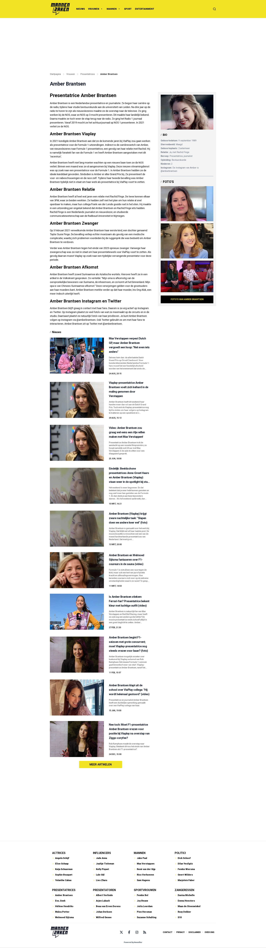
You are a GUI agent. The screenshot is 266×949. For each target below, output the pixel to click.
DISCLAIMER (195, 932)
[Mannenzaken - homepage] (60, 9)
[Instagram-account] (137, 932)
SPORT (128, 9)
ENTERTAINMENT (144, 9)
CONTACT (167, 932)
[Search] (214, 9)
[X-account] (121, 932)
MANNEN (112, 9)
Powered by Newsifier (133, 942)
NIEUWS (80, 9)
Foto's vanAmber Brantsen (187, 299)
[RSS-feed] (144, 932)
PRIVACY (180, 932)
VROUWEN (93, 9)
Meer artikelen (100, 764)
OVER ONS (209, 932)
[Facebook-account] (129, 932)
